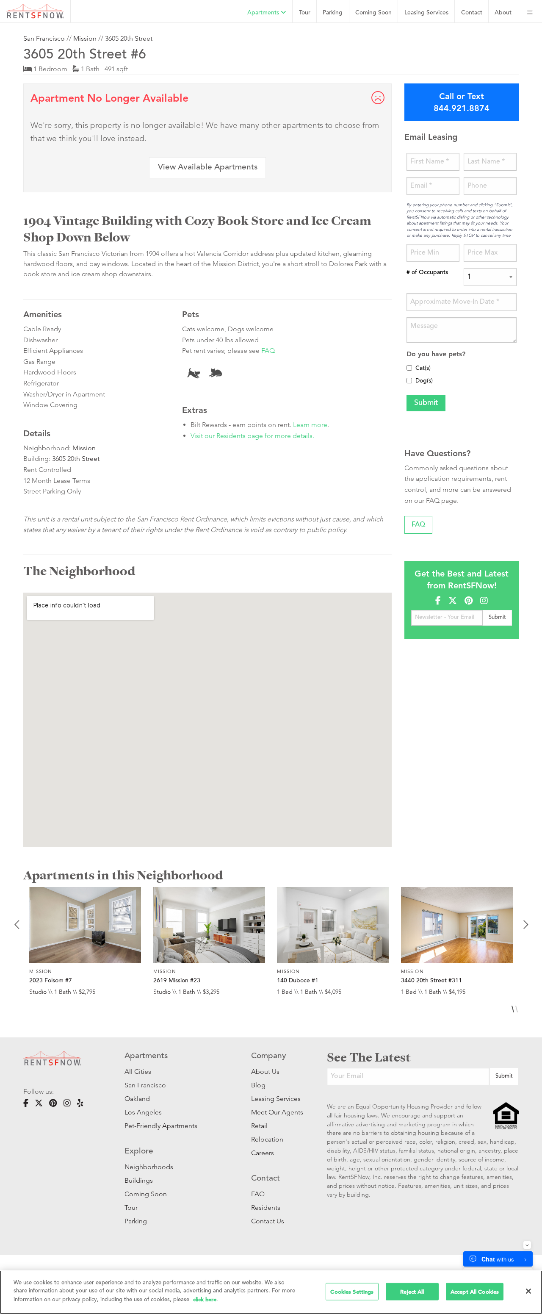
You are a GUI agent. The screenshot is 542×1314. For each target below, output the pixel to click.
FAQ (268, 351)
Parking (333, 13)
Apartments (264, 13)
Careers (262, 1153)
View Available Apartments (207, 168)
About (503, 13)
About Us (265, 1071)
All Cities (137, 1071)
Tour (304, 13)
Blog (258, 1085)
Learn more (310, 425)
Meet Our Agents (276, 1112)
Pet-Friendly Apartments (160, 1126)
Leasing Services (276, 1099)
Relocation (267, 1139)
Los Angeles (143, 1112)
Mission (85, 38)
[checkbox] (409, 368)
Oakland (137, 1099)
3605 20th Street (128, 38)
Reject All (412, 1291)
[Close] (528, 1291)
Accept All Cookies (475, 1291)
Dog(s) (424, 381)
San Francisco (44, 38)
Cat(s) (423, 368)
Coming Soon (373, 13)
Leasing (426, 13)
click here (204, 1299)
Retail (259, 1126)
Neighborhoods (148, 1167)
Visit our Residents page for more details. (252, 436)
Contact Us (267, 1221)
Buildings (138, 1180)
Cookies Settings (351, 1291)
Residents (265, 1207)
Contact (471, 13)
